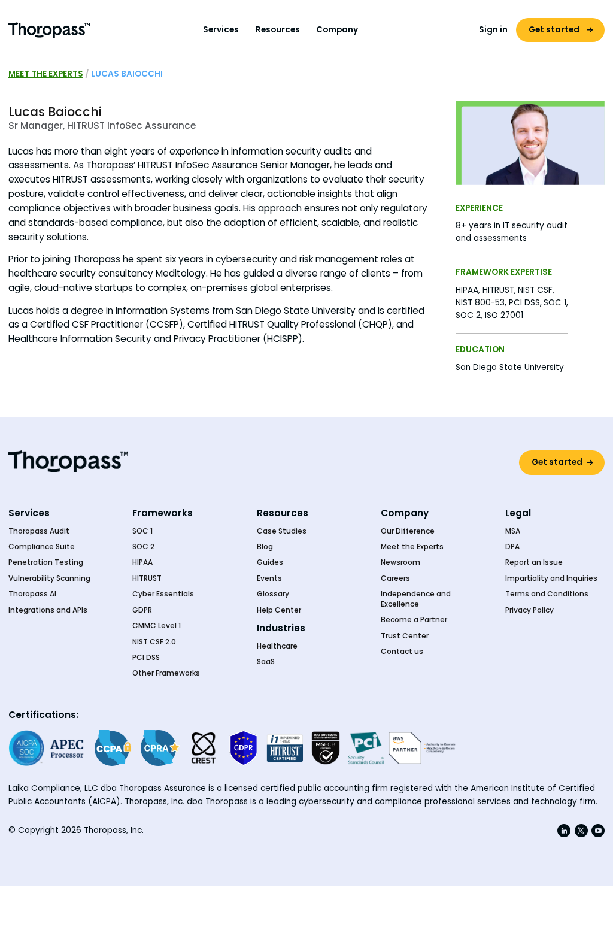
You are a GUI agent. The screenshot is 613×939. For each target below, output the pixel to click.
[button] (221, 30)
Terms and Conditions (546, 594)
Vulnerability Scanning (49, 578)
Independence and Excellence (416, 598)
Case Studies (281, 531)
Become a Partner (414, 620)
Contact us (402, 651)
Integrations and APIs (47, 610)
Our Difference (408, 531)
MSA (512, 531)
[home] (49, 30)
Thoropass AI (32, 594)
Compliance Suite (41, 547)
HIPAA (142, 562)
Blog (265, 547)
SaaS (266, 662)
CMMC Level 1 (156, 626)
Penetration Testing (45, 562)
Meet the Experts (45, 74)
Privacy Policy (529, 610)
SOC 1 (142, 531)
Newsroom (400, 562)
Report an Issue (534, 562)
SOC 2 (143, 547)
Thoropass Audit (38, 531)
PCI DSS (146, 657)
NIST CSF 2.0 (154, 642)
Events (269, 578)
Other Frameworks (166, 673)
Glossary (273, 594)
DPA (512, 547)
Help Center (279, 610)
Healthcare (277, 646)
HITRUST (147, 578)
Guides (270, 562)
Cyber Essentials (163, 594)
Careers (395, 578)
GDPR (142, 610)
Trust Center (405, 636)
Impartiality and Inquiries (551, 578)
